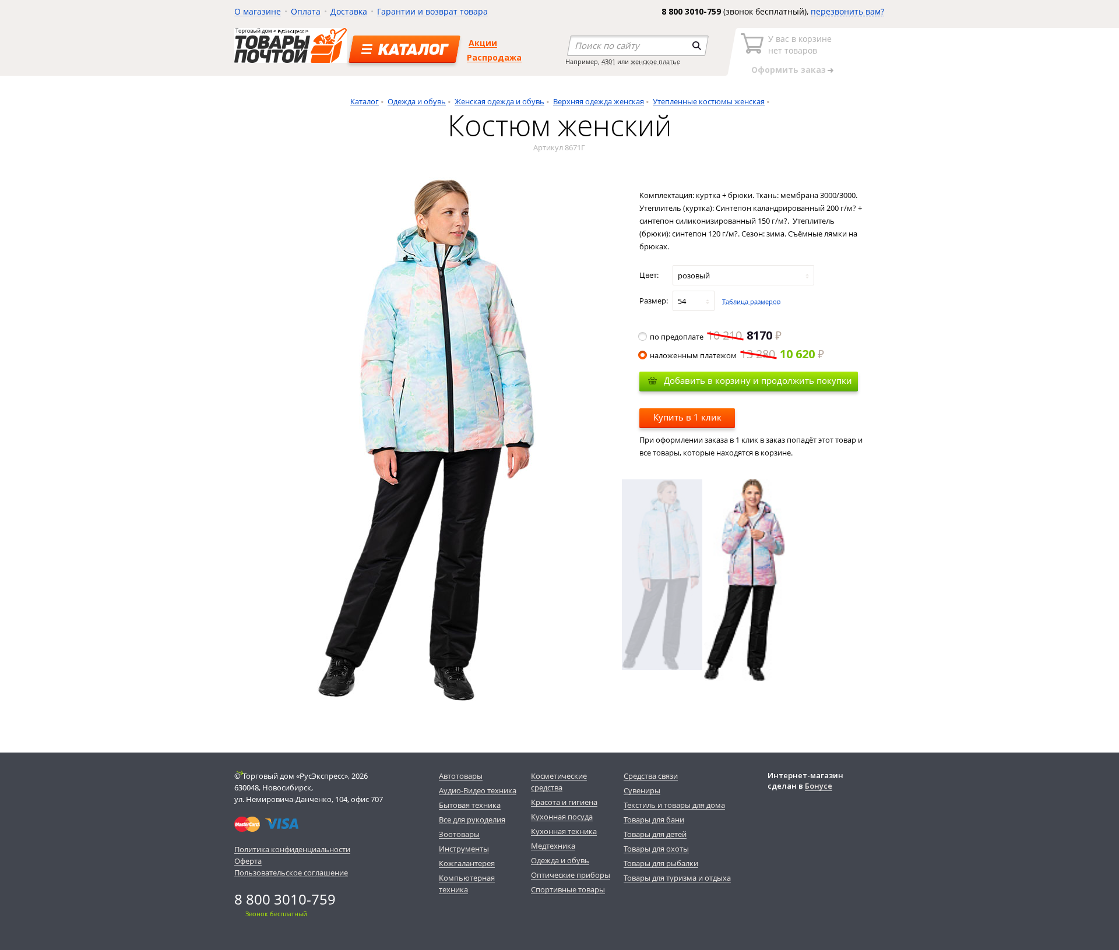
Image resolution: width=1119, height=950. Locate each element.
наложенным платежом (732, 355)
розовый (694, 275)
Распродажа (494, 57)
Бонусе (818, 786)
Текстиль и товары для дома (674, 805)
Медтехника (553, 845)
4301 (608, 61)
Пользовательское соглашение (291, 872)
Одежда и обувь (417, 101)
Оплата (306, 11)
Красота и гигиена (564, 802)
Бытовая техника (470, 805)
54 (682, 301)
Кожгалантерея (467, 863)
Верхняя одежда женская (598, 101)
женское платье (655, 61)
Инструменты (464, 848)
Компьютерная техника (467, 884)
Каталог (364, 101)
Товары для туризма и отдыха (677, 878)
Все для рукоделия (472, 819)
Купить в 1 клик (687, 417)
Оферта (248, 861)
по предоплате (711, 336)
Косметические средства (559, 782)
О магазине (257, 11)
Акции (483, 42)
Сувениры (642, 790)
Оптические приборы (570, 875)
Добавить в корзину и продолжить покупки (758, 380)
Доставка (348, 11)
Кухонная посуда (562, 816)
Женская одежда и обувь (499, 101)
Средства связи (651, 776)
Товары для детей (655, 834)
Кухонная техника (564, 831)
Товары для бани (654, 819)
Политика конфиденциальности (292, 849)
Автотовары (461, 776)
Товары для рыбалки (661, 863)
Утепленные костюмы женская (709, 101)
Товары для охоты (656, 848)
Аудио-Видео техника (477, 790)
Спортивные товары (568, 889)
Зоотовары (459, 834)
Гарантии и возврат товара (432, 11)
